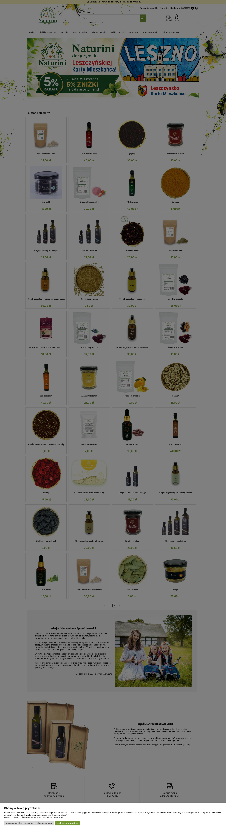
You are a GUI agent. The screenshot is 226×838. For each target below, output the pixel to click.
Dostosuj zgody (44, 823)
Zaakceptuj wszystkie (67, 823)
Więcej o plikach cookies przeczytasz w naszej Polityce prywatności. (34, 817)
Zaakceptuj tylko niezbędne (19, 823)
